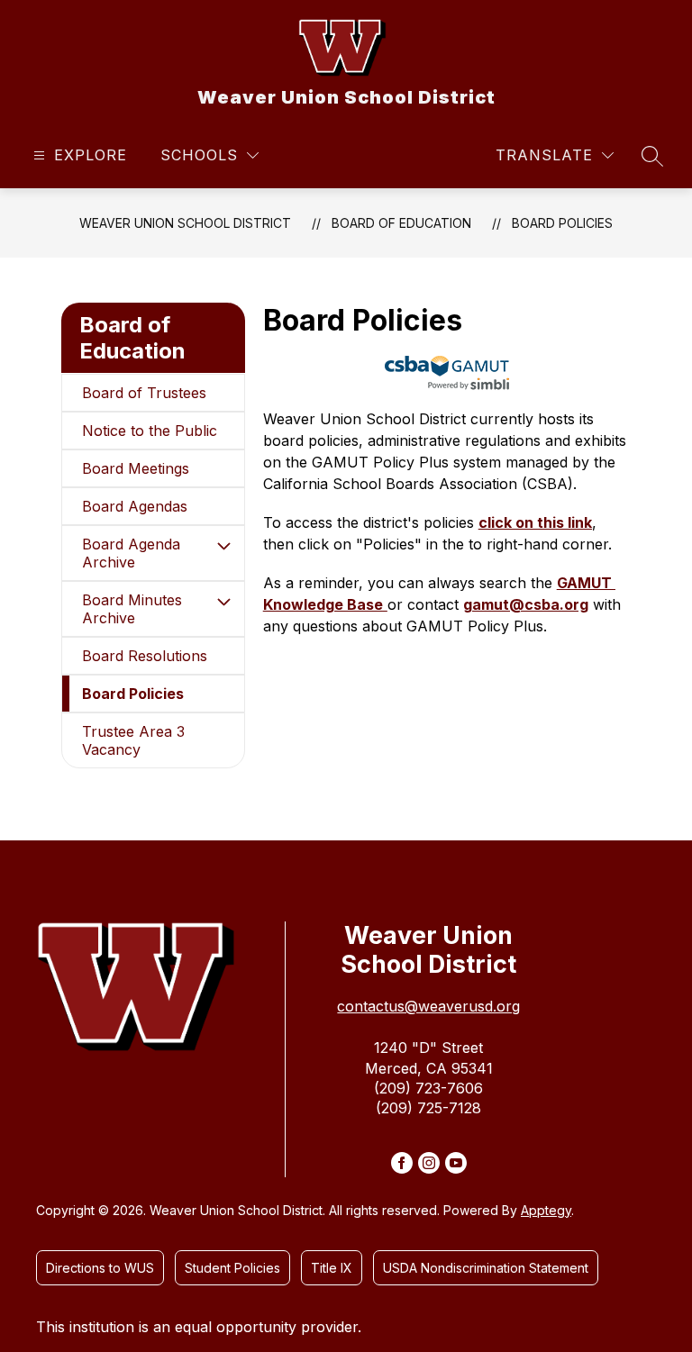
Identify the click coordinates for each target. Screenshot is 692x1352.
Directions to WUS (100, 1267)
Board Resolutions (144, 656)
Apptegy (546, 1210)
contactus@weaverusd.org (428, 1006)
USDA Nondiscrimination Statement (485, 1267)
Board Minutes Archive (132, 609)
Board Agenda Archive (131, 553)
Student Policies (232, 1267)
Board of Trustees (144, 393)
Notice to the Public (149, 431)
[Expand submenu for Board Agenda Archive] (224, 546)
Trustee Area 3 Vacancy (133, 740)
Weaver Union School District (185, 223)
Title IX (331, 1267)
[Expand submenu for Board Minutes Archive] (224, 602)
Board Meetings (135, 468)
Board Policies (562, 223)
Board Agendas (134, 506)
